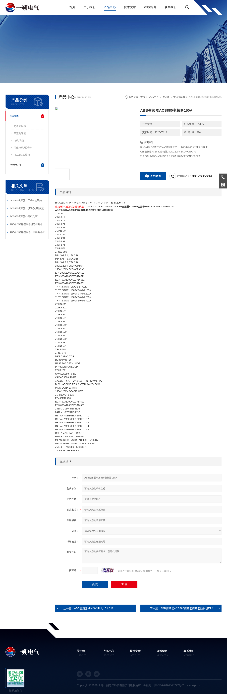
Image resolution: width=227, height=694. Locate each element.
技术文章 (130, 7)
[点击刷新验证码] (107, 570)
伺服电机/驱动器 (23, 147)
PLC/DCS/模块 (22, 154)
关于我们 (89, 7)
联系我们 (170, 7)
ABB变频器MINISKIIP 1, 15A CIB (93, 608)
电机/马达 (19, 140)
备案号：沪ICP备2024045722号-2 (163, 685)
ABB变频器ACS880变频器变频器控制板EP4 (187, 608)
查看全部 (15, 165)
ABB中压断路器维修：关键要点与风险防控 (28, 232)
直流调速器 (20, 133)
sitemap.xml (193, 685)
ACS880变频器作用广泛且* (24, 216)
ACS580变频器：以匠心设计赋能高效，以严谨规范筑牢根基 (28, 208)
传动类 (14, 116)
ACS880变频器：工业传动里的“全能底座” (28, 200)
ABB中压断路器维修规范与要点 (26, 224)
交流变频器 (20, 126)
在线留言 (150, 7)
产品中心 (110, 7)
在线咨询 (156, 176)
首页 (72, 7)
